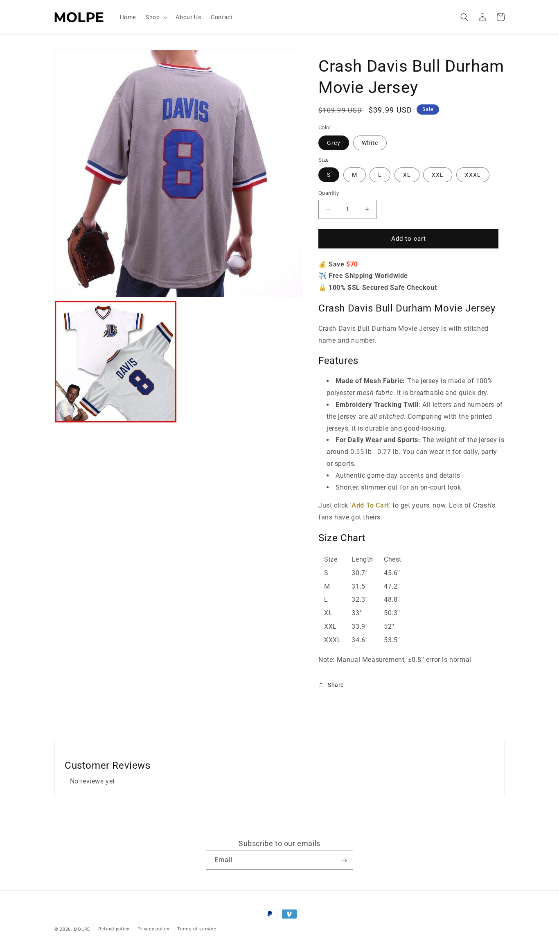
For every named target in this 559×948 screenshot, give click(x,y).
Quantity (328, 193)
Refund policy (113, 929)
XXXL (473, 175)
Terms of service (196, 929)
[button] (156, 17)
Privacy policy (153, 929)
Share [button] (336, 685)
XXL (438, 175)
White (370, 143)
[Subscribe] (344, 860)
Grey (333, 143)
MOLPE (82, 929)
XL (407, 175)
